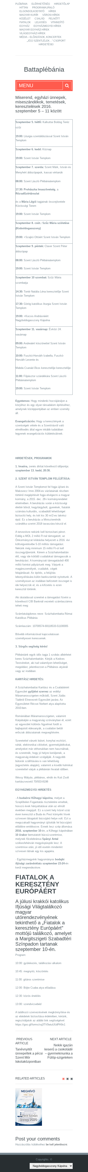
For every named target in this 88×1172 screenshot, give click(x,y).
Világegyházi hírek (32, 33)
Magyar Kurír (28, 15)
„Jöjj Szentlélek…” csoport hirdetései (46, 42)
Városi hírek (51, 15)
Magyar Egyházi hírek (34, 29)
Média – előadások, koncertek (40, 37)
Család (40, 18)
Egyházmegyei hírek (47, 26)
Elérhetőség (41, 3)
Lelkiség (41, 22)
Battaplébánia (44, 69)
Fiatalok (25, 22)
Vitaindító (57, 22)
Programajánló (43, 7)
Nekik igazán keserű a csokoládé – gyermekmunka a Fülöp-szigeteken (58, 1051)
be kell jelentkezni (56, 1144)
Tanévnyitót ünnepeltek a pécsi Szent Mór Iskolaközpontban (29, 1055)
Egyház (24, 26)
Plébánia (21, 3)
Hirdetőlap (62, 3)
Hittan (23, 7)
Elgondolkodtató (31, 11)
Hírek (52, 11)
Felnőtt (54, 18)
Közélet (24, 18)
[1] (63, 1079)
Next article (61, 1039)
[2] (68, 1079)
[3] (72, 1079)
